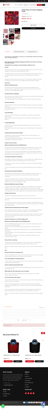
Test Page (5, 395)
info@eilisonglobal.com (12, 1)
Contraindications (32, 51)
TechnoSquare (5, 403)
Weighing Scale (26, 4)
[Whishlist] (21, 340)
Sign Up (43, 4)
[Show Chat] (43, 406)
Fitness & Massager (33, 4)
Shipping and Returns (19, 51)
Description (7, 51)
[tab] (5, 31)
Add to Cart (33, 25)
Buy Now (33, 28)
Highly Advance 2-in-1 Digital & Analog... (12, 355)
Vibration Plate (20, 4)
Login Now (39, 4)
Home (16, 4)
